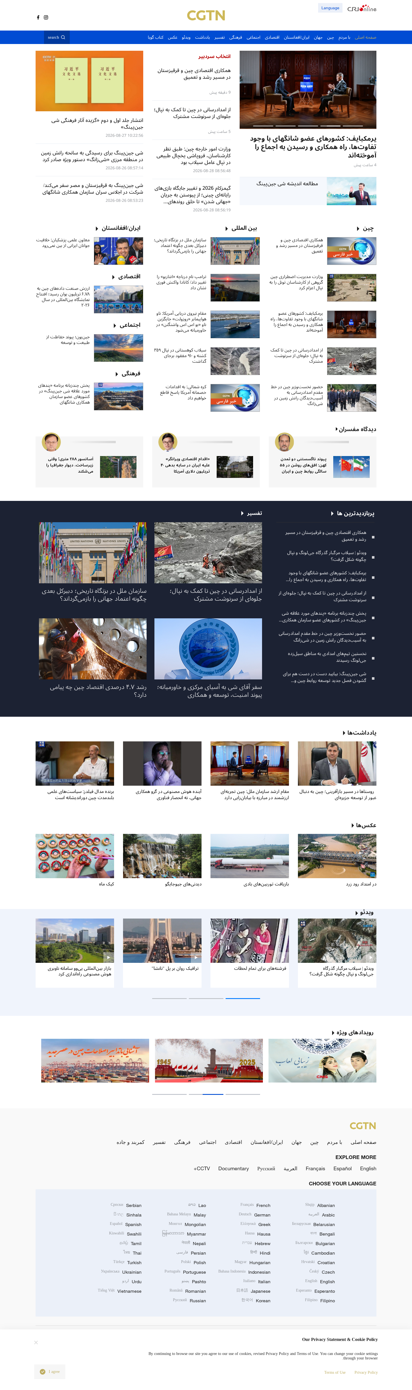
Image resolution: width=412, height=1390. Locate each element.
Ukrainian (121, 1272)
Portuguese (185, 1272)
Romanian (188, 1291)
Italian (256, 1281)
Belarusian (313, 1224)
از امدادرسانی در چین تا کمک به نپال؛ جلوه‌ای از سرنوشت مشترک (296, 355)
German (254, 1215)
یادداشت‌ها (362, 733)
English (368, 1168)
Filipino (320, 1300)
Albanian (320, 1205)
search (53, 37)
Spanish (126, 1224)
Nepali (194, 1243)
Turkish (127, 1262)
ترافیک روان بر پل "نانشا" (175, 968)
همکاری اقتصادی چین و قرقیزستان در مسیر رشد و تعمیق (299, 245)
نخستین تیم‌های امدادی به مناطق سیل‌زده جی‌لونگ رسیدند (327, 657)
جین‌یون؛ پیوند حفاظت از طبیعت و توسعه (68, 339)
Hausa (257, 1234)
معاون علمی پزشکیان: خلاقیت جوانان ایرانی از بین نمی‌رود (63, 242)
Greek (255, 1224)
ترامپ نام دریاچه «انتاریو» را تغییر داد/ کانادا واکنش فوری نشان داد (181, 282)
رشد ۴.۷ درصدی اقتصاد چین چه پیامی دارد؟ (98, 691)
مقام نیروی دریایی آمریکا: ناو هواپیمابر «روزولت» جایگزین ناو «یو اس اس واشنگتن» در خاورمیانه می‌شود (181, 322)
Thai (132, 1253)
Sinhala (128, 1215)
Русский (266, 1168)
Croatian (318, 1262)
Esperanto (315, 1291)
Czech (322, 1272)
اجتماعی (207, 1142)
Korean (255, 1300)
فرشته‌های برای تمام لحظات (260, 968)
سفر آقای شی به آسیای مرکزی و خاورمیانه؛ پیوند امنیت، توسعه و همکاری (209, 691)
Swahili (125, 1234)
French (255, 1205)
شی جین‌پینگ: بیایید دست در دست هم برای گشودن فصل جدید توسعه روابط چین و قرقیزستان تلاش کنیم (324, 677)
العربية (290, 1168)
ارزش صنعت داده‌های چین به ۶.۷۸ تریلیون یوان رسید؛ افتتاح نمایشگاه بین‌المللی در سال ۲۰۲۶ (63, 297)
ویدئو (367, 912)
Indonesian (244, 1272)
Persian (191, 1253)
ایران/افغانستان (267, 1142)
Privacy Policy (366, 1372)
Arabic (321, 1215)
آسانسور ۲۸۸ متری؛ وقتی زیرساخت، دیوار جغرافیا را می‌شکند (69, 465)
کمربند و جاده (131, 1142)
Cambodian (319, 1253)
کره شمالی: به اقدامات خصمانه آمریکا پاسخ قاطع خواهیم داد (183, 392)
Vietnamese (120, 1291)
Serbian (126, 1205)
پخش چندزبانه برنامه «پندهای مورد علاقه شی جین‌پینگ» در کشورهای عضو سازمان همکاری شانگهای (64, 394)
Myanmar (184, 1234)
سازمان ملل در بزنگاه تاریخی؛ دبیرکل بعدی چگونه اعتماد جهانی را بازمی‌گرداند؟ (180, 245)
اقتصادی (233, 1142)
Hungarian (252, 1262)
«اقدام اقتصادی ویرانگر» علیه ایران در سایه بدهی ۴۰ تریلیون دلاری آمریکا (185, 465)
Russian (189, 1300)
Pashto (194, 1281)
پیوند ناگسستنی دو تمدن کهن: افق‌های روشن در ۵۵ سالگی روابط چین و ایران (303, 465)
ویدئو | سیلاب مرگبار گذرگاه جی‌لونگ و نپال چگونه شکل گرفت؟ (326, 556)
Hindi (260, 1253)
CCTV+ (202, 1168)
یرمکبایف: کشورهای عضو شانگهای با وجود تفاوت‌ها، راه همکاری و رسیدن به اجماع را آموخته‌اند (296, 322)
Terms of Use (335, 1372)
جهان (296, 1142)
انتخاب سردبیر (214, 56)
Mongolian (187, 1224)
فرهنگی (182, 1142)
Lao (197, 1205)
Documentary (233, 1168)
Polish (193, 1262)
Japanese (253, 1291)
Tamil (131, 1243)
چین (314, 1142)
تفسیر (159, 1142)
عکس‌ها (366, 825)
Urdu (132, 1281)
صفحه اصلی (363, 1142)
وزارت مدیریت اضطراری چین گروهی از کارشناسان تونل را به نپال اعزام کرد (296, 282)
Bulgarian (315, 1243)
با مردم (334, 1142)
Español (343, 1168)
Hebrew (256, 1243)
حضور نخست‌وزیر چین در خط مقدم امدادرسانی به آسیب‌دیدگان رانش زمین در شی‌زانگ (297, 395)
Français (315, 1168)
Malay (186, 1215)
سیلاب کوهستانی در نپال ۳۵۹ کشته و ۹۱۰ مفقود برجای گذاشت (180, 355)
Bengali (322, 1234)
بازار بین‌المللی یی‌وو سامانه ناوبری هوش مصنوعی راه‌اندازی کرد (79, 971)
